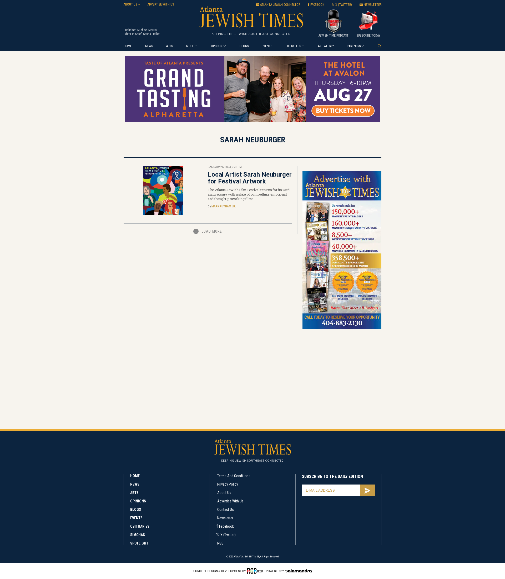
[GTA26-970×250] (252, 121)
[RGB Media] (256, 571)
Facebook (226, 526)
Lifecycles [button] (293, 46)
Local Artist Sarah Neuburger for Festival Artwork (250, 178)
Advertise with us (161, 4)
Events (267, 46)
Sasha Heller (151, 34)
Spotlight (139, 543)
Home (128, 46)
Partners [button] (354, 46)
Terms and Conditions (233, 476)
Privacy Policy (227, 484)
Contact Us (225, 509)
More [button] (190, 46)
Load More (212, 231)
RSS (220, 543)
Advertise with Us (230, 501)
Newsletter (225, 518)
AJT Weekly (326, 46)
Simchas (137, 535)
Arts (169, 46)
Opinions (138, 501)
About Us (224, 493)
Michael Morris (147, 30)
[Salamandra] (298, 570)
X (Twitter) (228, 535)
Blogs (244, 46)
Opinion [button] (217, 46)
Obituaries (139, 526)
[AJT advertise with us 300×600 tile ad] (341, 328)
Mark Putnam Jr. (223, 206)
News (149, 46)
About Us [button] (130, 4)
